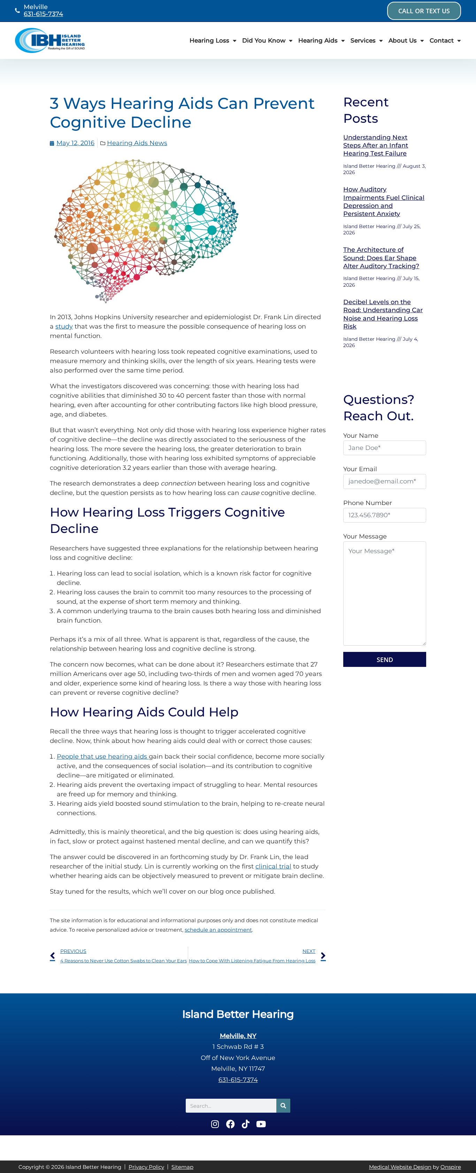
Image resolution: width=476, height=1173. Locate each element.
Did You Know (263, 40)
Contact (442, 40)
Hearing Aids (318, 40)
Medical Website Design (400, 1167)
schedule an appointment (218, 929)
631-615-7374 (43, 14)
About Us (403, 40)
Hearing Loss (209, 40)
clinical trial (273, 866)
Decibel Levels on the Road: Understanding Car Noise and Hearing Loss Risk (383, 314)
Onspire (450, 1167)
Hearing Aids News (137, 143)
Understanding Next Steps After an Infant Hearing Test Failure (375, 146)
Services (363, 40)
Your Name (360, 435)
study (64, 326)
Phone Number (367, 503)
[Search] (283, 1106)
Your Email (360, 469)
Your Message (365, 536)
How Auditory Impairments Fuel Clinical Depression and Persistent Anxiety (383, 202)
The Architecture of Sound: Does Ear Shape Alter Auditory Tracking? (381, 258)
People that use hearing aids (103, 756)
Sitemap (182, 1167)
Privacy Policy (146, 1167)
